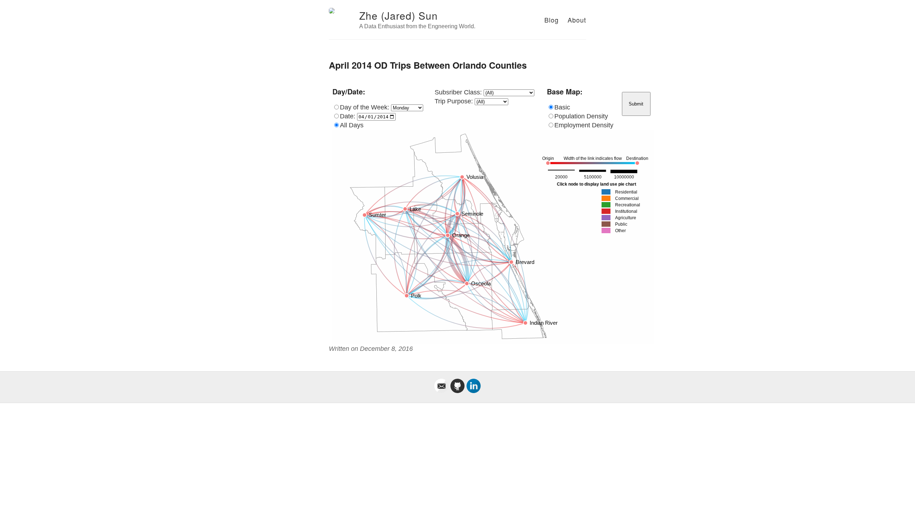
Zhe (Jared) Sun (398, 15)
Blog (551, 19)
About (577, 19)
